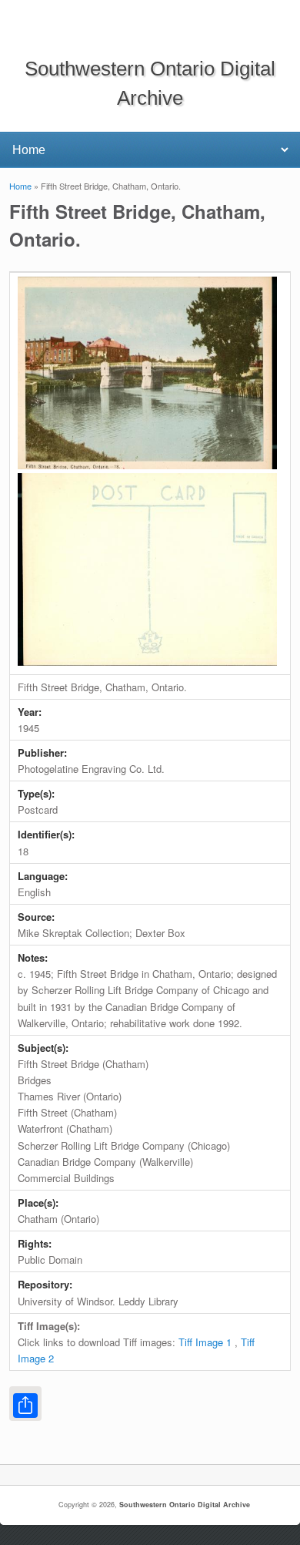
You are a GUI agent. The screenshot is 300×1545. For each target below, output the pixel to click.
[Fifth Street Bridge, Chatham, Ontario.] (148, 465)
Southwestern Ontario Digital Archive (184, 1505)
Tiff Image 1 (205, 1342)
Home (20, 186)
